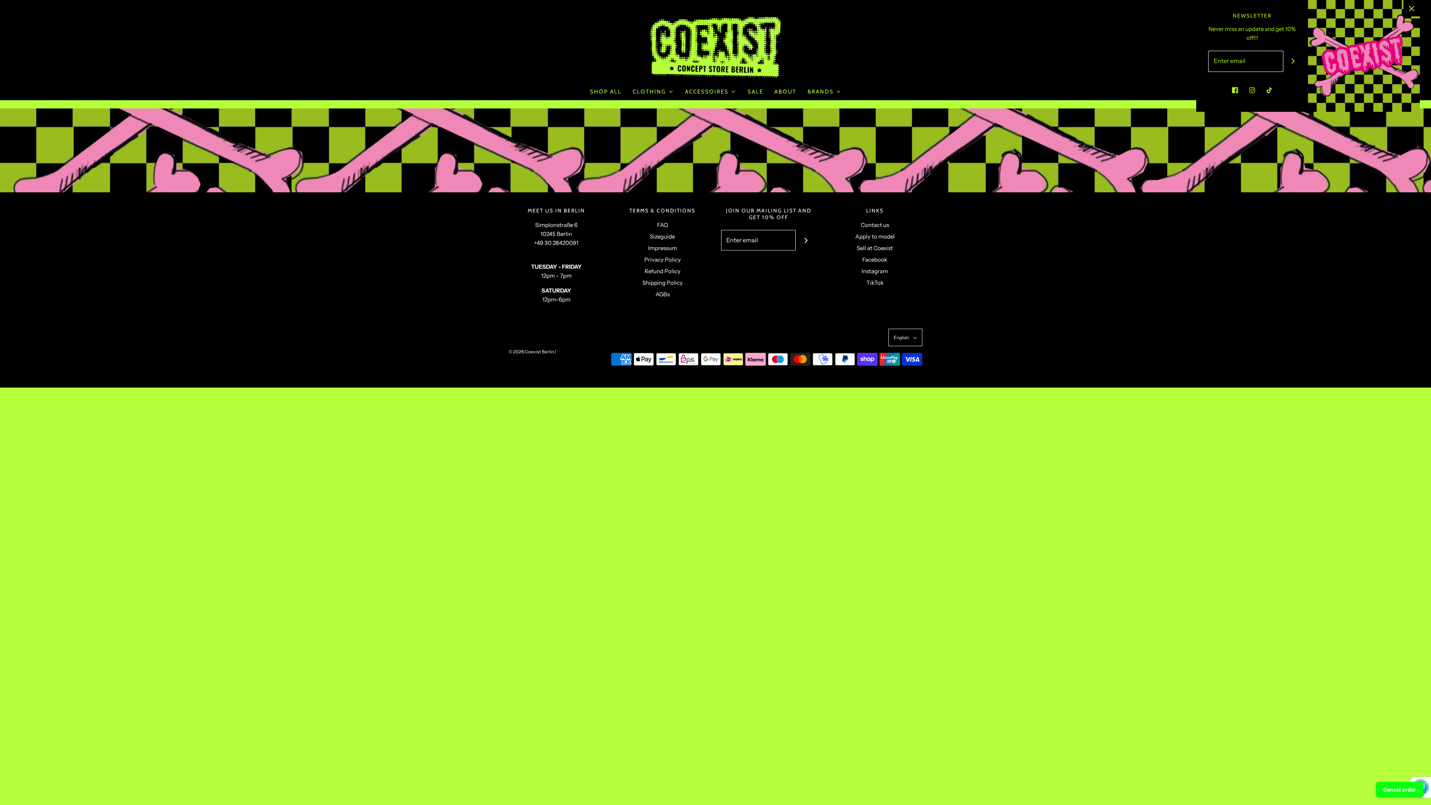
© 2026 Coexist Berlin (531, 351)
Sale (755, 91)
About (785, 91)
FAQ (662, 224)
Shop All (606, 91)
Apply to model (875, 236)
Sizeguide (662, 236)
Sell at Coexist (875, 248)
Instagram (875, 271)
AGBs (663, 294)
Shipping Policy (662, 282)
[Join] (806, 240)
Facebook (874, 259)
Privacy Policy (662, 259)
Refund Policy (662, 271)
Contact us (875, 224)
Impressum (662, 248)
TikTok (875, 282)
